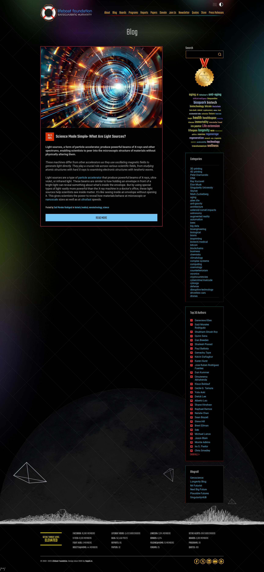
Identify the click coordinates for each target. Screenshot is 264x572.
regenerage (212, 134)
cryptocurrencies (199, 276)
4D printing (196, 171)
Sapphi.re (88, 561)
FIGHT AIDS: (77, 543)
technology (213, 142)
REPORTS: (115, 543)
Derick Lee (200, 396)
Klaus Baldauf (202, 383)
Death (219, 110)
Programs (133, 13)
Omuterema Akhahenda (201, 378)
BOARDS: (192, 538)
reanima (201, 134)
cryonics (194, 273)
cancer (199, 110)
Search (219, 54)
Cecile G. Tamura (204, 388)
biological (195, 232)
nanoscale (52, 199)
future (212, 113)
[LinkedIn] (209, 561)
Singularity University (201, 187)
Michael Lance (203, 434)
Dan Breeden (202, 340)
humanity (220, 119)
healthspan (209, 118)
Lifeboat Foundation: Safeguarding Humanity (66, 12)
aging (192, 95)
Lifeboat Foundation (59, 561)
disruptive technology (201, 289)
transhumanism (199, 146)
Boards (122, 13)
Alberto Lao (201, 400)
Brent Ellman (202, 425)
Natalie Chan (202, 413)
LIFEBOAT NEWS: (117, 534)
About (107, 13)
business (195, 251)
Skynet (194, 190)
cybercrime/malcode (201, 280)
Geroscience (196, 477)
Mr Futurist (196, 485)
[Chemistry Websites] (204, 73)
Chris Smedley (202, 450)
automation (196, 219)
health (197, 118)
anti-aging (215, 95)
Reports (144, 13)
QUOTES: (192, 547)
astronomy (196, 213)
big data (194, 225)
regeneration (196, 138)
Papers (153, 13)
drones (194, 296)
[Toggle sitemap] (215, 4)
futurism (218, 114)
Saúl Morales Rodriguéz (63, 208)
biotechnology (197, 106)
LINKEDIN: (154, 534)
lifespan (192, 130)
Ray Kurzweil (197, 181)
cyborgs (194, 283)
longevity (204, 130)
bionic (193, 235)
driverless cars (198, 292)
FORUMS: (153, 547)
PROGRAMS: (193, 543)
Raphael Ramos (203, 409)
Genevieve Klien (203, 320)
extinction (205, 114)
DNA (192, 178)
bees (192, 222)
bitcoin (208, 106)
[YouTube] (215, 561)
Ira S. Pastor (201, 446)
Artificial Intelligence (200, 99)
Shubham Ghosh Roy (206, 331)
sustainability (201, 142)
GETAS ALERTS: (195, 534)
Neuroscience (218, 131)
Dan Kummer (202, 372)
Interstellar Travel (215, 122)
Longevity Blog (198, 481)
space (193, 142)
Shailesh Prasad (203, 344)
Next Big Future (198, 489)
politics (194, 135)
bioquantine (212, 98)
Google (190, 119)
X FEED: (76, 538)
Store (203, 13)
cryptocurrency (208, 110)
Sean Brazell (201, 417)
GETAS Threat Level (51, 539)
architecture (196, 206)
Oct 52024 (50, 136)
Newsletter (184, 13)
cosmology (196, 267)
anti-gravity (196, 203)
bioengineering (198, 229)
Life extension (211, 126)
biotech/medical (81, 208)
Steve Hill (200, 421)
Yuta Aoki (200, 392)
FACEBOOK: (77, 534)
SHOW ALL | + (195, 455)
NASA (212, 131)
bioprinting (196, 238)
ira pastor (196, 126)
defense (194, 286)
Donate (163, 13)
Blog (114, 13)
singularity (217, 138)
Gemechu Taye (203, 352)
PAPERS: (114, 547)
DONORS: (153, 538)
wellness (212, 146)
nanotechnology (95, 208)
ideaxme (191, 123)
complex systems (199, 261)
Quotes (195, 13)
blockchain (216, 106)
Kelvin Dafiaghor (204, 356)
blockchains (196, 248)
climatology (196, 257)
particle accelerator (90, 177)
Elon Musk (196, 184)
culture (215, 110)
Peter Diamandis (199, 174)
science (106, 208)
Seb (197, 429)
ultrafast (86, 199)
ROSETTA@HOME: (80, 547)
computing (196, 264)
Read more (101, 217)
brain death (192, 110)
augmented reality (200, 216)
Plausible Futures (199, 493)
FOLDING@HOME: (157, 543)
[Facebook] (196, 561)
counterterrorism (199, 270)
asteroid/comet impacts (203, 210)
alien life (194, 200)
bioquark (200, 102)
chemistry (195, 254)
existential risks (195, 114)
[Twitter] (202, 561)
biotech (212, 103)
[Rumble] (221, 561)
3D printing (196, 168)
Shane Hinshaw (203, 404)
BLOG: (113, 538)
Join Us (172, 13)
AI (197, 95)
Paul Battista (202, 348)
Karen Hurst (201, 360)
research (207, 138)
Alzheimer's (203, 95)
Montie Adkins (202, 442)
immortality (201, 122)
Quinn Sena (201, 336)
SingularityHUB (198, 497)
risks (212, 138)
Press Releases (216, 13)
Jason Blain (201, 438)
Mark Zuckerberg (199, 194)
